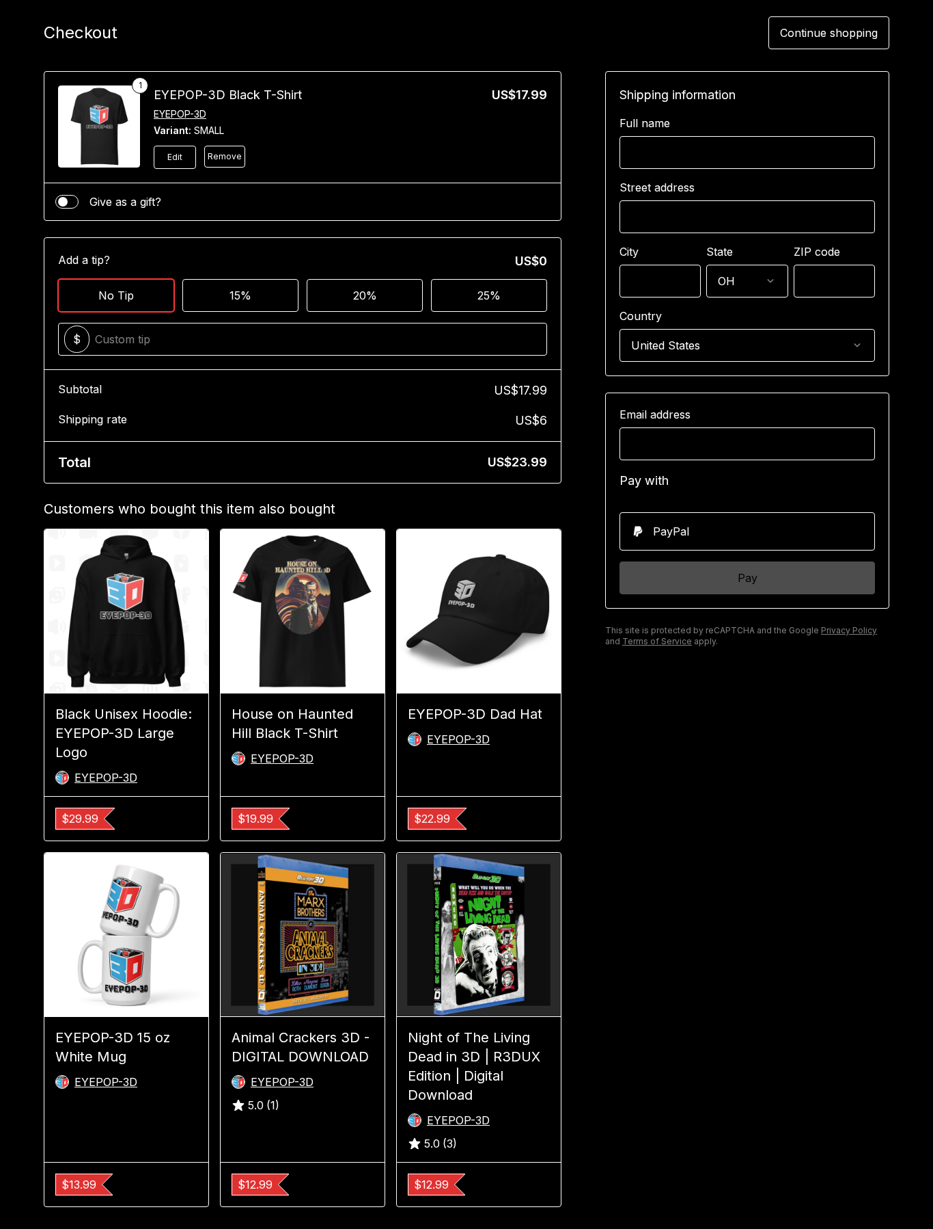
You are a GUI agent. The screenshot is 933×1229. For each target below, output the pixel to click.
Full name (644, 123)
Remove (225, 156)
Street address (657, 187)
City (629, 252)
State (719, 252)
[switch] (67, 202)
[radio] (747, 531)
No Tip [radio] (116, 295)
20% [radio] (365, 295)
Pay (747, 578)
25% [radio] (489, 295)
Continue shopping (829, 33)
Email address (655, 414)
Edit (174, 157)
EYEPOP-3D (180, 114)
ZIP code (817, 252)
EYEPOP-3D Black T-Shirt (228, 95)
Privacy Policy (849, 630)
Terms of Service (657, 641)
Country (640, 316)
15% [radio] (240, 295)
